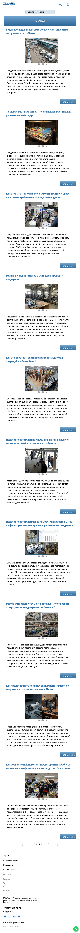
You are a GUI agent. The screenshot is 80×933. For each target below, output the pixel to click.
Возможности (9, 870)
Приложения (7, 883)
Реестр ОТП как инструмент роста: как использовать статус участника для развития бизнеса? (38, 605)
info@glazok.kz (8, 911)
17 (48, 844)
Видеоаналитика (10, 860)
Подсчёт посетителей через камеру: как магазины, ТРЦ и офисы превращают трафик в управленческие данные (39, 523)
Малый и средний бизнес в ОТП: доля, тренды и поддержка (34, 277)
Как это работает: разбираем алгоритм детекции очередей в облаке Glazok (35, 359)
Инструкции (7, 874)
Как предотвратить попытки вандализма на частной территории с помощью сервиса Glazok (37, 687)
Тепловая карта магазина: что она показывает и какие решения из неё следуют (38, 113)
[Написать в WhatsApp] (76, 929)
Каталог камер (8, 887)
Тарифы (6, 856)
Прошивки (7, 879)
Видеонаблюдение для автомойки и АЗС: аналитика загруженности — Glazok (37, 31)
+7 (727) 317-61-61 (12, 908)
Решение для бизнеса (12, 865)
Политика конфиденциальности (14, 923)
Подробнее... (68, 102)
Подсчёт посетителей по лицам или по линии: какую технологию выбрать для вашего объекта (37, 441)
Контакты (6, 891)
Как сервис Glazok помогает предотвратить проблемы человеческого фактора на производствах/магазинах (38, 766)
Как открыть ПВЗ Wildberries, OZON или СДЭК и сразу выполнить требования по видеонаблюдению (37, 195)
